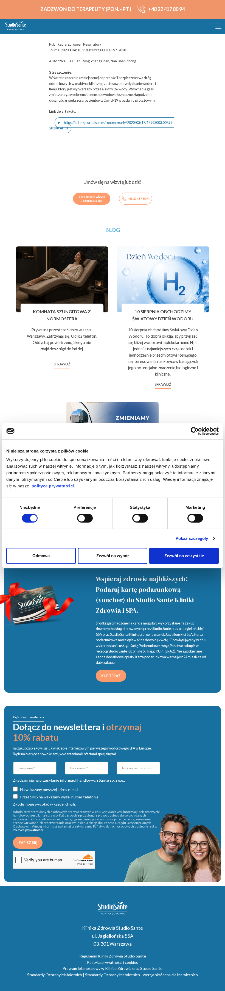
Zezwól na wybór (112, 555)
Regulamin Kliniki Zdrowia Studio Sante (112, 956)
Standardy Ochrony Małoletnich (54, 974)
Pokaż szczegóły (192, 538)
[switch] (85, 518)
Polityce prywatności (28, 830)
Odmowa (41, 555)
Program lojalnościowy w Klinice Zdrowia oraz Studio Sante (112, 968)
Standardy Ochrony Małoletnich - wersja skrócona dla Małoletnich (141, 974)
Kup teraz (111, 676)
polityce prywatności (53, 486)
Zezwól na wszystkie (184, 555)
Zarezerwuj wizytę (91, 198)
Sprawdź (62, 364)
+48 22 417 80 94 (138, 198)
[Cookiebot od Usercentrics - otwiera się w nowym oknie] (195, 431)
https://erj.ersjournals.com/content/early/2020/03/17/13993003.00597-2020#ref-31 (111, 125)
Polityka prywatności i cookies (112, 962)
